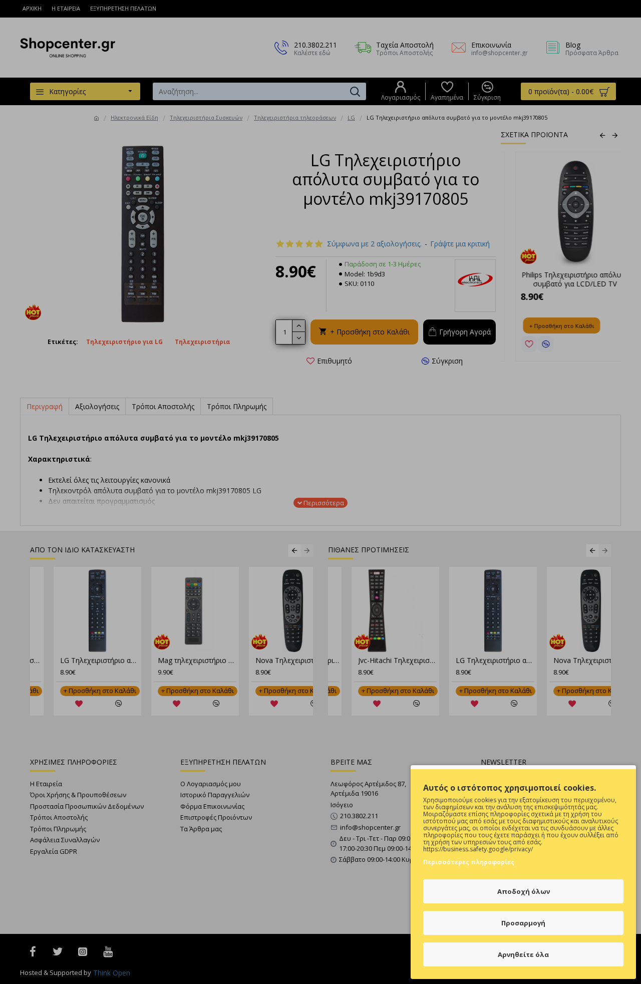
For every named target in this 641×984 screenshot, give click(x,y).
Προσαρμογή (523, 922)
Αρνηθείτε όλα (523, 954)
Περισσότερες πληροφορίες (468, 862)
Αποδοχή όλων (523, 891)
